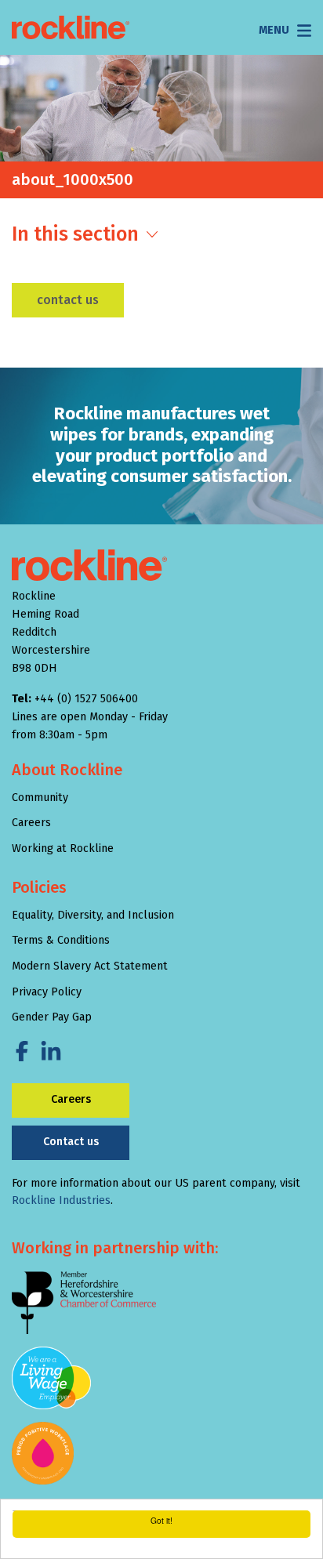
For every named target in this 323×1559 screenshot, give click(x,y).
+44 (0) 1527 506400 (86, 698)
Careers (31, 822)
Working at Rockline (63, 848)
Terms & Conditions (61, 940)
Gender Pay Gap (52, 1017)
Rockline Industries (61, 1200)
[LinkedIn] (51, 1052)
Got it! (161, 1520)
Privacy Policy (47, 992)
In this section (75, 234)
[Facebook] (22, 1052)
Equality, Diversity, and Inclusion (93, 915)
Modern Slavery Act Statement (90, 966)
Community (40, 797)
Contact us (68, 299)
